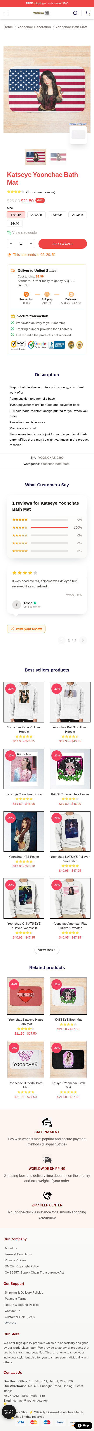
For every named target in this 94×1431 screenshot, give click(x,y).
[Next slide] (83, 89)
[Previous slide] (10, 89)
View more (47, 950)
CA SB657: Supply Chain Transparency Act (34, 1272)
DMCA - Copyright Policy (22, 1266)
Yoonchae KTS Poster (24, 856)
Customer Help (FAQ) (20, 1317)
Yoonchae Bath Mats (71, 27)
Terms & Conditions (18, 1254)
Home (8, 27)
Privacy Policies (15, 1260)
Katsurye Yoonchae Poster (24, 794)
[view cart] (88, 13)
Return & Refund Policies (22, 1304)
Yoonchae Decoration (34, 27)
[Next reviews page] (83, 640)
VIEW (24, 718)
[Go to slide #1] (35, 157)
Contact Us (12, 1311)
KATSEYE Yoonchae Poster (70, 794)
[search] (75, 13)
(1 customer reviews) (40, 192)
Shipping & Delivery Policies (24, 1292)
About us (11, 1248)
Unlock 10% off (8, 1411)
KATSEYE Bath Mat (68, 1019)
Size (10, 208)
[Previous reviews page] (62, 640)
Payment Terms (15, 1298)
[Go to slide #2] (58, 157)
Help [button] (86, 1425)
